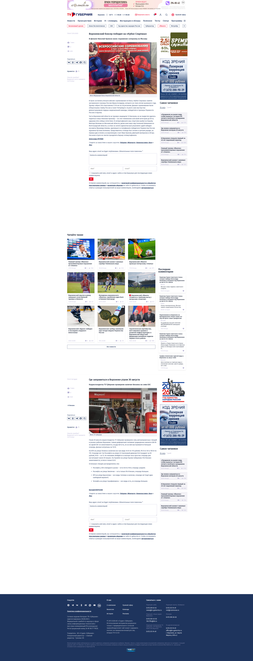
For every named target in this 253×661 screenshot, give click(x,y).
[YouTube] (94, 605)
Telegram (123, 143)
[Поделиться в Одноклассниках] (73, 62)
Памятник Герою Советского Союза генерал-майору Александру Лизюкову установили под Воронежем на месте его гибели (172, 279)
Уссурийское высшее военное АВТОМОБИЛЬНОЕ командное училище (170, 324)
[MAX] (90, 605)
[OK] (81, 605)
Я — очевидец (111, 21)
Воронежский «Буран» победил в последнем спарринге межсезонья (80, 331)
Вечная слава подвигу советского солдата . (172, 287)
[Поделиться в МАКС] (80, 62)
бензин (72, 405)
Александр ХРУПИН (96, 139)
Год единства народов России (129, 26)
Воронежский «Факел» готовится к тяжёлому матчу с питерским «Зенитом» (140, 297)
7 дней (169, 107)
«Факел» (162, 26)
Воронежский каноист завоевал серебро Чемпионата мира (173, 161)
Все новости (111, 347)
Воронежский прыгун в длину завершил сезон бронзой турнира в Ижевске (79, 297)
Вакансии (110, 609)
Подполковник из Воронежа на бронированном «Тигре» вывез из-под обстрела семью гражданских (171, 316)
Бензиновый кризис (76, 26)
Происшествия (84, 21)
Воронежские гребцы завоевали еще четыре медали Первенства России (111, 331)
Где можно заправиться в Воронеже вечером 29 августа (172, 129)
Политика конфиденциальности (79, 611)
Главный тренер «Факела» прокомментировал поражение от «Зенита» (173, 150)
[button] (184, 26)
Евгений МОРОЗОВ (96, 490)
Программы (176, 21)
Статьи (166, 21)
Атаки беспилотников (97, 26)
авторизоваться (147, 188)
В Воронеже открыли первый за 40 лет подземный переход (173, 139)
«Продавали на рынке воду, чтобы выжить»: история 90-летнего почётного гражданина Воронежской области (173, 117)
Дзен (150, 143)
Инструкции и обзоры (130, 21)
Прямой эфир (180, 15)
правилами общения (115, 185)
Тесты (157, 21)
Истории (98, 21)
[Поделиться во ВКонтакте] (69, 62)
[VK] (77, 605)
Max (90, 145)
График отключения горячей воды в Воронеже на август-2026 (171, 357)
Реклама (126, 614)
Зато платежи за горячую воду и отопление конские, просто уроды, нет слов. (172, 363)
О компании (111, 605)
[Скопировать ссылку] (84, 62)
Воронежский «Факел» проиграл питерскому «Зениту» (141, 263)
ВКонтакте (131, 143)
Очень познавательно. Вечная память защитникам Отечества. (171, 306)
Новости (71, 21)
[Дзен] (68, 605)
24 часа (162, 107)
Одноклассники (142, 143)
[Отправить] (91, 179)
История (110, 614)
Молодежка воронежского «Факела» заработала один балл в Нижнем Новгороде (111, 297)
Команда (126, 609)
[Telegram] (73, 605)
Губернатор (149, 26)
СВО (111, 26)
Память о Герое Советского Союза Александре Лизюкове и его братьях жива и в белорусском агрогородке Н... (173, 345)
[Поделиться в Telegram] (76, 62)
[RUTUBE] (86, 605)
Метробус (174, 26)
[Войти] (160, 15)
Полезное (147, 21)
